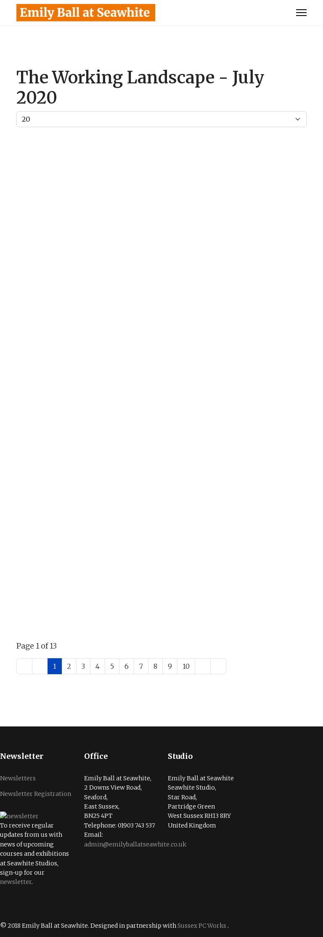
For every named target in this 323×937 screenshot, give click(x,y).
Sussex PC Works (202, 925)
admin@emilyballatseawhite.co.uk (135, 844)
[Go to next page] (203, 666)
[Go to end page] (218, 666)
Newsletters (18, 778)
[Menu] (301, 12)
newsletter (16, 882)
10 (186, 666)
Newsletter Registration (35, 794)
